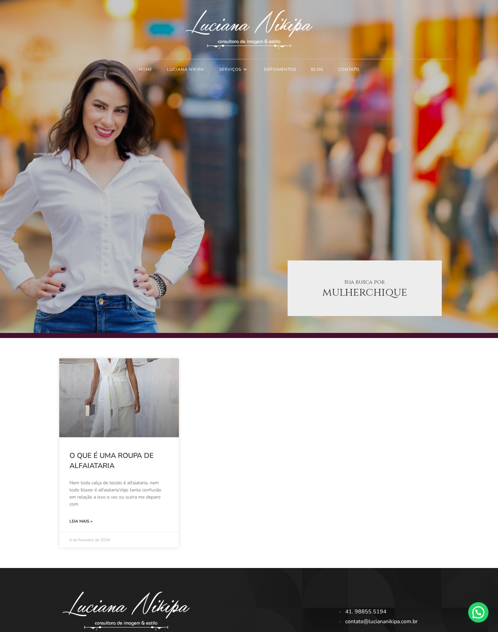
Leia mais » (80, 521)
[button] (478, 612)
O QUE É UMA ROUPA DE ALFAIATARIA (111, 460)
